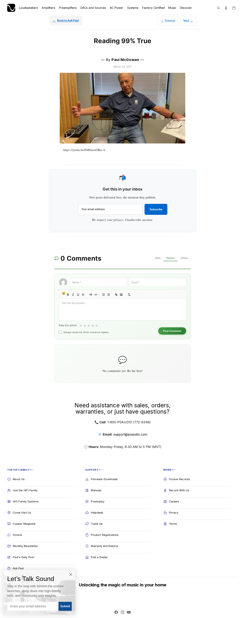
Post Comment (172, 330)
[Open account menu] (226, 8)
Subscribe (156, 209)
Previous (170, 20)
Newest (170, 258)
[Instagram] (122, 612)
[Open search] (218, 8)
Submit (65, 606)
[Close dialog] (71, 574)
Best (158, 258)
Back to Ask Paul (68, 20)
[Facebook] (116, 612)
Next (186, 20)
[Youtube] (129, 612)
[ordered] (103, 294)
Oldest (184, 258)
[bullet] (108, 294)
